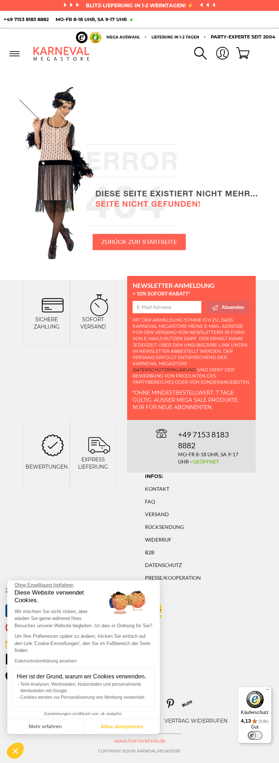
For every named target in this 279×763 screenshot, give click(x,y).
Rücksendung (164, 527)
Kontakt (157, 489)
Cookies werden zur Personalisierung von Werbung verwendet (82, 697)
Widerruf (158, 539)
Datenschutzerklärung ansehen (46, 661)
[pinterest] (173, 706)
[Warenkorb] (240, 53)
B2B (149, 552)
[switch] (255, 735)
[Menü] (267, 691)
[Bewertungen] (53, 444)
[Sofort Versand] (99, 304)
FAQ (150, 501)
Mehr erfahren (45, 726)
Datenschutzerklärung (164, 369)
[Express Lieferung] (99, 444)
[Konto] (218, 54)
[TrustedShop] (88, 37)
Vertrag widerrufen (196, 721)
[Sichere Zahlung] (53, 304)
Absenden (233, 307)
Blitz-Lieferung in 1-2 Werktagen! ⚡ (140, 5)
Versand (157, 514)
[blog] (190, 706)
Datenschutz (163, 565)
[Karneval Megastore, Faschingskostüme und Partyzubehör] (61, 53)
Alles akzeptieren (122, 726)
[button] (15, 750)
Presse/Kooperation (173, 578)
